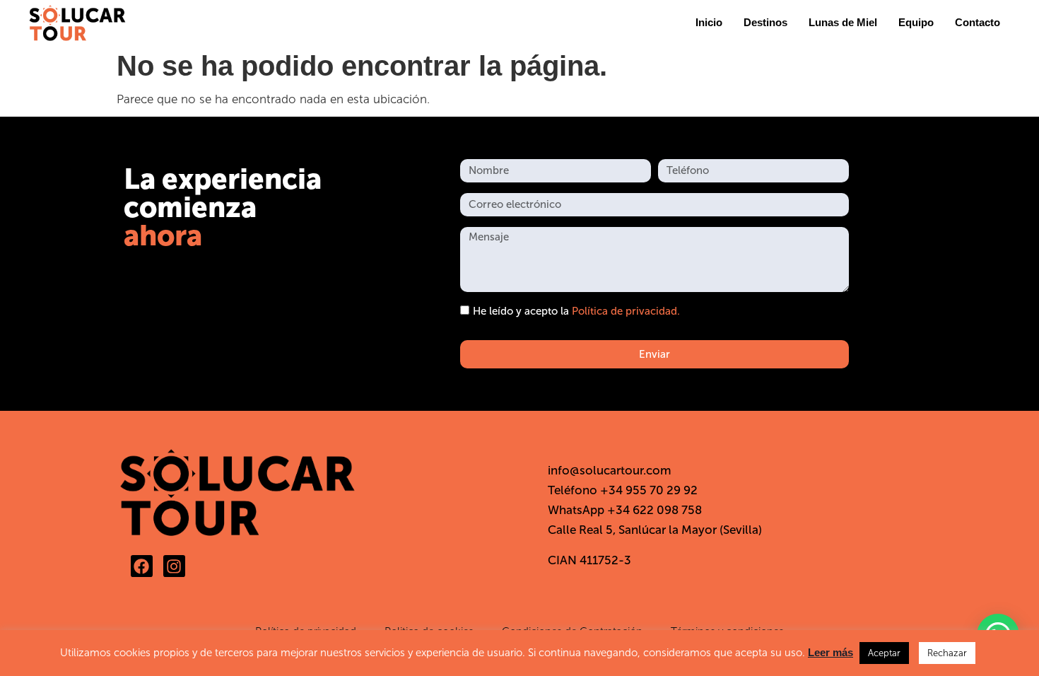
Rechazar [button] (947, 653)
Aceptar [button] (884, 653)
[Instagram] (174, 566)
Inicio (708, 22)
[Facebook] (142, 566)
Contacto (977, 22)
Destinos (765, 22)
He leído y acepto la (576, 311)
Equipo (916, 22)
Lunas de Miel (843, 22)
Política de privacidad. (626, 311)
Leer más (830, 652)
